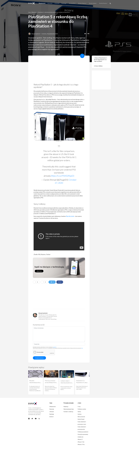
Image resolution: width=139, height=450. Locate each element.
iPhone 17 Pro (81, 444)
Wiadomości (34, 12)
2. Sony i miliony (98, 66)
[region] (59, 70)
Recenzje (51, 409)
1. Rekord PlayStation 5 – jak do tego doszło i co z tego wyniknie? (100, 59)
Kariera (79, 414)
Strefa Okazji (81, 419)
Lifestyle (51, 411)
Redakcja (66, 406)
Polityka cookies (82, 409)
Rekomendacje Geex (69, 409)
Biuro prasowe (81, 416)
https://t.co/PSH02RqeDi (62, 175)
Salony (79, 411)
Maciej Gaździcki (35, 33)
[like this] (88, 33)
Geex (29, 12)
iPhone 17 (80, 439)
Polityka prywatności (83, 431)
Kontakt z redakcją (68, 411)
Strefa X (51, 416)
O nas (79, 406)
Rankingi (51, 414)
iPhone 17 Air (81, 442)
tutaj (82, 348)
